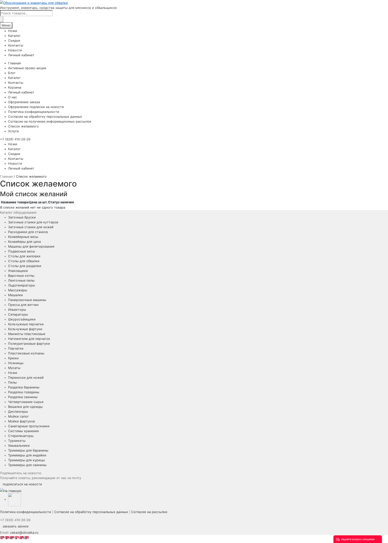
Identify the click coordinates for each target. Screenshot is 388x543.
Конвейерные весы (23, 237)
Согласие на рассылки (149, 512)
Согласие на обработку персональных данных (45, 117)
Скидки (14, 40)
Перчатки (15, 348)
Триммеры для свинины (27, 465)
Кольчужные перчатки (26, 324)
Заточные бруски (22, 217)
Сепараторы (18, 314)
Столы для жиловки (24, 256)
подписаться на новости (22, 484)
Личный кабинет (21, 55)
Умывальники (19, 445)
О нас (12, 97)
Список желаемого (23, 126)
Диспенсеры (18, 411)
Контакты (15, 45)
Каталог (14, 36)
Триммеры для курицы (26, 460)
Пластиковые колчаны (26, 353)
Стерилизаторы (21, 436)
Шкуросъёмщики (22, 319)
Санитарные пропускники (29, 426)
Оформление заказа (24, 102)
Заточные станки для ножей (31, 227)
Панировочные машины (27, 300)
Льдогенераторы (21, 285)
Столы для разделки (24, 266)
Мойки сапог (18, 416)
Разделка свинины (23, 397)
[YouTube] (14, 499)
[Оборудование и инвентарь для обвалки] (194, 2)
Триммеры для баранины (28, 450)
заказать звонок (16, 526)
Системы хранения (23, 431)
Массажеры (17, 290)
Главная (14, 63)
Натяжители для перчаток (29, 339)
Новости (15, 50)
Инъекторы (17, 310)
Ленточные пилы (21, 280)
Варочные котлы (21, 276)
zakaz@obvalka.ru (24, 532)
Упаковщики (18, 271)
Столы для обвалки (23, 261)
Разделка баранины (23, 387)
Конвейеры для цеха (24, 242)
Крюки (13, 358)
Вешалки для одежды (25, 407)
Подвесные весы (21, 251)
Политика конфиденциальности (33, 112)
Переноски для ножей (26, 377)
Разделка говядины (23, 392)
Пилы (12, 382)
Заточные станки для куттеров (33, 222)
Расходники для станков (28, 232)
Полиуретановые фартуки (29, 343)
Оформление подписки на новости (36, 107)
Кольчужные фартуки (25, 329)
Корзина (14, 87)
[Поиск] (1, 19)
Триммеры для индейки (27, 455)
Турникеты (16, 441)
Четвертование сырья (25, 402)
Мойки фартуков (21, 421)
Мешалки (15, 295)
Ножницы (15, 363)
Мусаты (14, 368)
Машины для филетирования (31, 246)
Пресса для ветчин (23, 305)
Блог (12, 73)
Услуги (13, 131)
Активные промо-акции (27, 68)
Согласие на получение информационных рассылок (49, 121)
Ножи (12, 31)
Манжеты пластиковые (26, 334)
